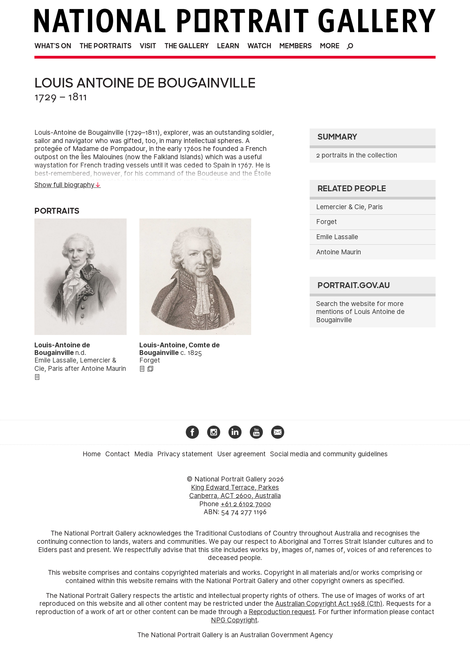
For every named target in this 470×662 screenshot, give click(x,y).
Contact (117, 454)
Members (295, 46)
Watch (259, 46)
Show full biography (64, 185)
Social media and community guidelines (329, 454)
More (330, 46)
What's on (52, 46)
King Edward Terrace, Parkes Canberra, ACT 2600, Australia (235, 491)
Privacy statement (185, 454)
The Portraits (105, 46)
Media (143, 454)
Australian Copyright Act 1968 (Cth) (329, 604)
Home (92, 454)
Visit (148, 46)
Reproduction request (282, 612)
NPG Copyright (234, 620)
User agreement (241, 454)
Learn (228, 46)
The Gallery (186, 46)
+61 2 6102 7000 (246, 504)
